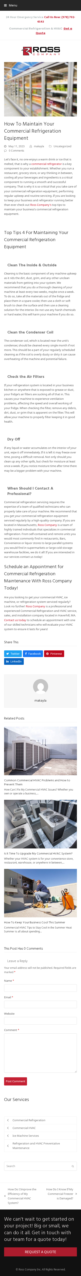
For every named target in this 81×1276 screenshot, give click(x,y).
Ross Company (47, 525)
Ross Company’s (40, 205)
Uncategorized (62, 146)
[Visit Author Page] (40, 686)
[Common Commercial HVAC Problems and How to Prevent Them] (40, 750)
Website (9, 1014)
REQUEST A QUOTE (40, 1252)
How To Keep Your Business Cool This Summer (34, 922)
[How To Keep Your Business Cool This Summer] (40, 893)
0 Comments (16, 150)
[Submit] (73, 1166)
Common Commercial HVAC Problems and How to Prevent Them (37, 782)
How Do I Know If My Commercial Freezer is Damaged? (59, 1194)
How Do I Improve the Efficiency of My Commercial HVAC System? (20, 1196)
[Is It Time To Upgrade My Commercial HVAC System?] (40, 824)
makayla (39, 146)
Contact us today (15, 620)
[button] (10, 5)
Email (8, 997)
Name (9, 981)
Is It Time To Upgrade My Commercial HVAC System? (38, 853)
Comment (11, 1030)
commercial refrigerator (46, 164)
